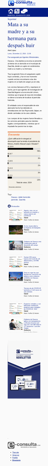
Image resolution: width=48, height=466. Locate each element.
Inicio (11, 11)
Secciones (17, 11)
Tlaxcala (15, 452)
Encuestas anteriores (15, 187)
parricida (14, 200)
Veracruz (15, 455)
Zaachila (22, 200)
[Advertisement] (25, 416)
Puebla (15, 458)
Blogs (28, 11)
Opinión (24, 11)
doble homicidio (24, 197)
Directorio (16, 460)
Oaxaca (14, 197)
